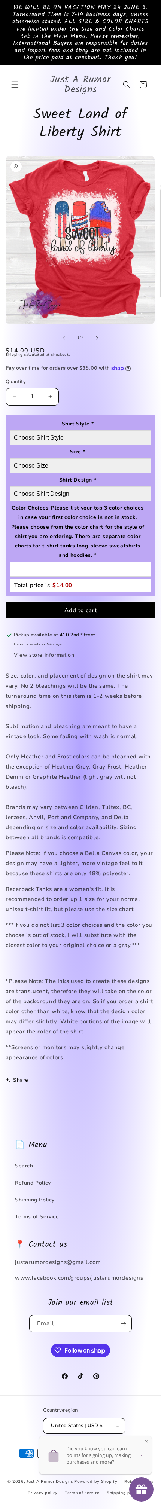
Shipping (14, 354)
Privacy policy (43, 1493)
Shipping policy (123, 1493)
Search (24, 1165)
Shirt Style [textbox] (78, 423)
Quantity (16, 381)
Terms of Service (37, 1216)
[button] (15, 84)
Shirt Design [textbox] (77, 479)
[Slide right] (97, 338)
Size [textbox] (78, 451)
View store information (44, 655)
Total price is (43, 585)
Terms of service (82, 1493)
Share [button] (20, 1080)
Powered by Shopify (96, 1481)
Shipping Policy (35, 1199)
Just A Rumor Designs (50, 1481)
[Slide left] (64, 338)
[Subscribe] (123, 1323)
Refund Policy (33, 1182)
